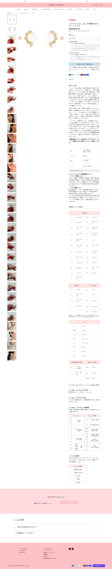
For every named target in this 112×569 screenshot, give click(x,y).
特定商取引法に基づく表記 (50, 558)
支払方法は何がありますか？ (26, 527)
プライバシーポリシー (49, 550)
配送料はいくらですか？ (24, 533)
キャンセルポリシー (48, 548)
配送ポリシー (47, 556)
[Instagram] (69, 548)
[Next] (62, 38)
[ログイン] (96, 5)
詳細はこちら (94, 50)
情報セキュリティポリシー (50, 552)
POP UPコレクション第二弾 (56, 1)
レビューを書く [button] (69, 502)
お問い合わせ (22, 552)
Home (8, 13)
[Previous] (19, 38)
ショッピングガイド (23, 548)
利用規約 (46, 554)
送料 (73, 31)
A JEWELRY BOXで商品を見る (84, 64)
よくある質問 (22, 550)
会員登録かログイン (85, 69)
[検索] (93, 5)
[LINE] (72, 548)
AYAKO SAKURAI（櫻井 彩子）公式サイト (21, 565)
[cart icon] (101, 5)
